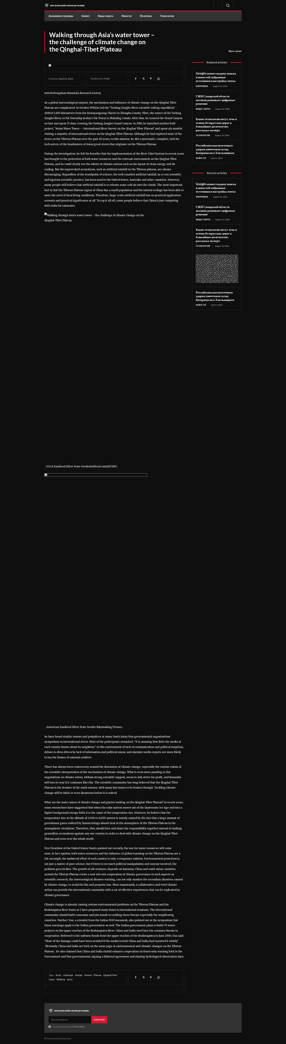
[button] (227, 5)
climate (88, 975)
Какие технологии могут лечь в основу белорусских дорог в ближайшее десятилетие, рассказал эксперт (216, 124)
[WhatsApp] (158, 78)
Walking (61, 979)
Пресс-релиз (235, 51)
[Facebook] (135, 78)
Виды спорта (203, 109)
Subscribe (99, 1019)
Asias (58, 975)
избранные (202, 86)
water (70, 979)
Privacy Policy (79, 1027)
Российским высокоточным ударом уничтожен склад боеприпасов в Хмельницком (215, 149)
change (78, 975)
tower (52, 979)
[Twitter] (143, 78)
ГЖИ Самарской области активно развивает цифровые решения (215, 99)
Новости (201, 158)
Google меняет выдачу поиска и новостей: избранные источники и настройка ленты (216, 77)
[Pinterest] (150, 78)
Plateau (97, 975)
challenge (68, 975)
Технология (203, 135)
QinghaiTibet (110, 975)
